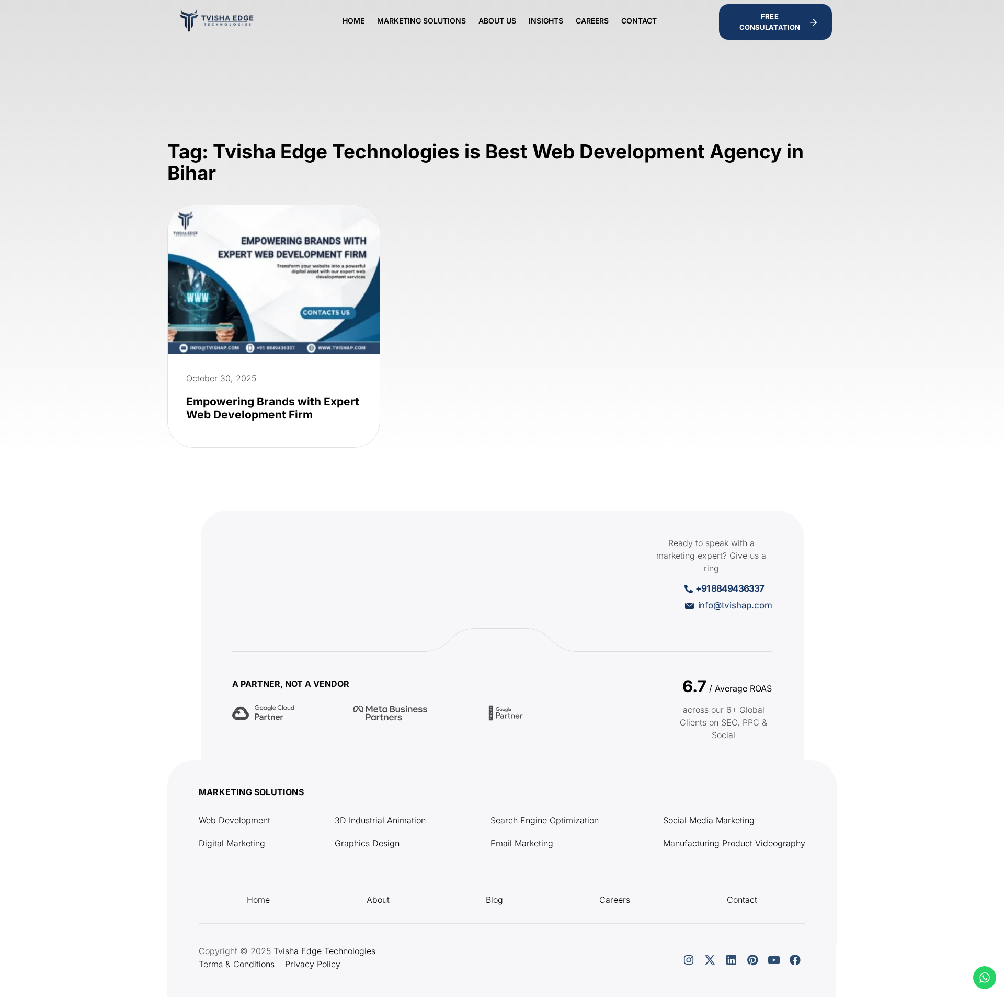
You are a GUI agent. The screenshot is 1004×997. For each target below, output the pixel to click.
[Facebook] (795, 960)
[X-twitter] (710, 960)
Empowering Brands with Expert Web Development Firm (272, 408)
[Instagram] (689, 960)
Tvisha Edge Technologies (324, 951)
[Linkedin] (731, 960)
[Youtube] (774, 960)
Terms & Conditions (237, 964)
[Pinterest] (752, 960)
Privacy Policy (312, 964)
